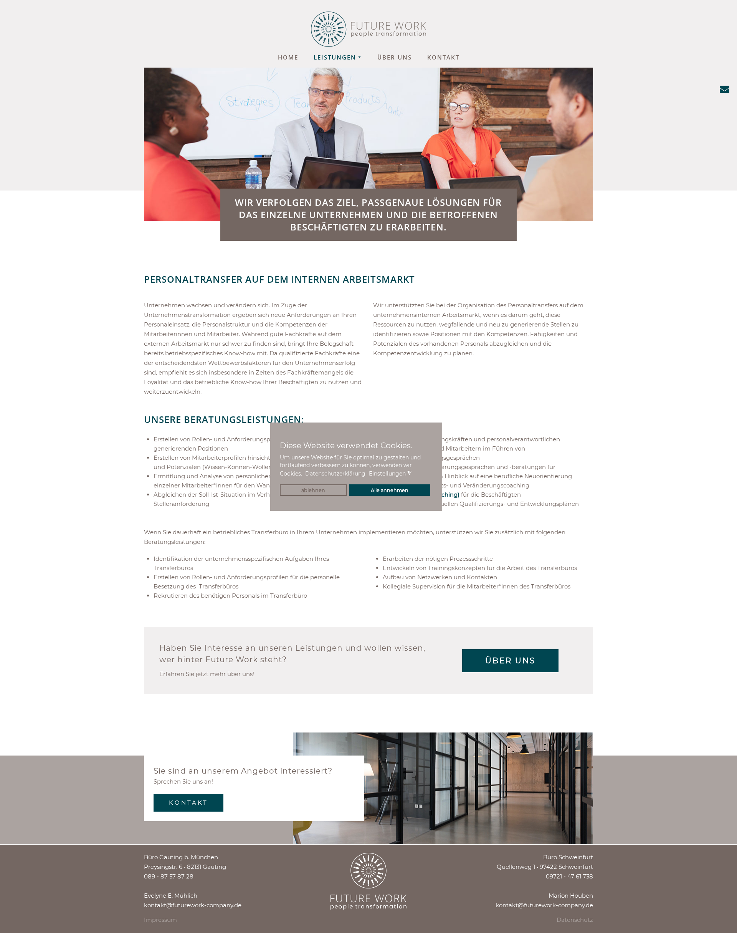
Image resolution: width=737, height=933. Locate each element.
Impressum (160, 919)
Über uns (394, 57)
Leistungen (335, 57)
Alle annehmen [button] (389, 490)
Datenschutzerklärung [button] (335, 473)
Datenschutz (575, 919)
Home (288, 57)
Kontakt (443, 57)
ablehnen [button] (313, 490)
